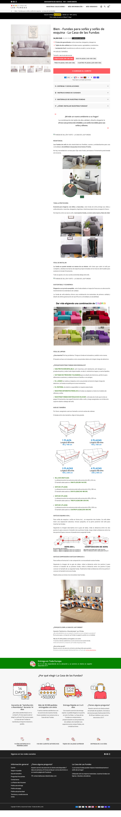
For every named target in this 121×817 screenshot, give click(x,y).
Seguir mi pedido (16, 770)
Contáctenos (15, 779)
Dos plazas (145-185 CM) (86, 59)
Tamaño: (62, 55)
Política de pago (16, 788)
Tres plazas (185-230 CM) (64, 63)
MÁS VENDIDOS (91, 7)
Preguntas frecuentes (18, 776)
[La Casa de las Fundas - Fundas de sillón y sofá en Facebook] (11, 2)
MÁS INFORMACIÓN (76, 7)
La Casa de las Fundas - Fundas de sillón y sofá (31, 806)
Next (48, 44)
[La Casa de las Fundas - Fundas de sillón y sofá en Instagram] (16, 2)
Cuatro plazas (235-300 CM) (89, 63)
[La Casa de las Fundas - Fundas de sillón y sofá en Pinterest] (14, 2)
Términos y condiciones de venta (19, 795)
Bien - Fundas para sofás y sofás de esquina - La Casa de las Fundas (35, 11)
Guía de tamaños (16, 773)
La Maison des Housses (18, 782)
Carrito (13, 767)
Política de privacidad (18, 791)
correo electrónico (91, 650)
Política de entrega (17, 785)
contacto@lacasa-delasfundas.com (44, 776)
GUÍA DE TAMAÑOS (61, 51)
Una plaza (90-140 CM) (63, 59)
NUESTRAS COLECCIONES (56, 7)
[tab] (81, 86)
